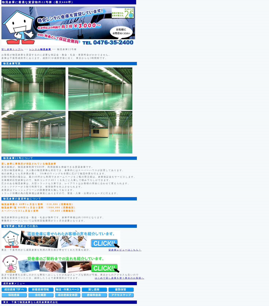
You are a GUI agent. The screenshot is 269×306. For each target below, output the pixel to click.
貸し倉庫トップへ (12, 49)
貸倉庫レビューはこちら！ (125, 250)
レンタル (40, 49)
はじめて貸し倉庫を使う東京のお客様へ (119, 278)
